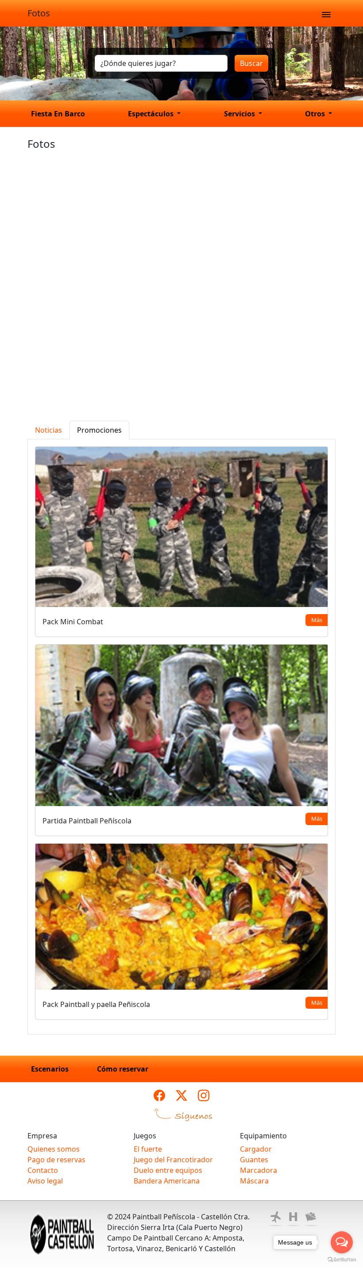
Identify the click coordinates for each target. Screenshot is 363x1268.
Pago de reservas (56, 1159)
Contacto (42, 1170)
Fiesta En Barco (58, 114)
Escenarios (50, 1069)
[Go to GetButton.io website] (342, 1259)
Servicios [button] (240, 114)
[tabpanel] (181, 736)
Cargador (256, 1149)
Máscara (254, 1181)
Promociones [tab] (99, 430)
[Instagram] (203, 1095)
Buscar (251, 63)
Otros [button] (316, 114)
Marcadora (258, 1170)
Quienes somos (53, 1149)
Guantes (254, 1159)
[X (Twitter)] (181, 1095)
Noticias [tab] (48, 430)
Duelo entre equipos (168, 1170)
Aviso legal (45, 1181)
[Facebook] (159, 1095)
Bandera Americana (167, 1181)
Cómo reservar (122, 1069)
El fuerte (148, 1149)
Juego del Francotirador (173, 1159)
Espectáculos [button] (151, 114)
